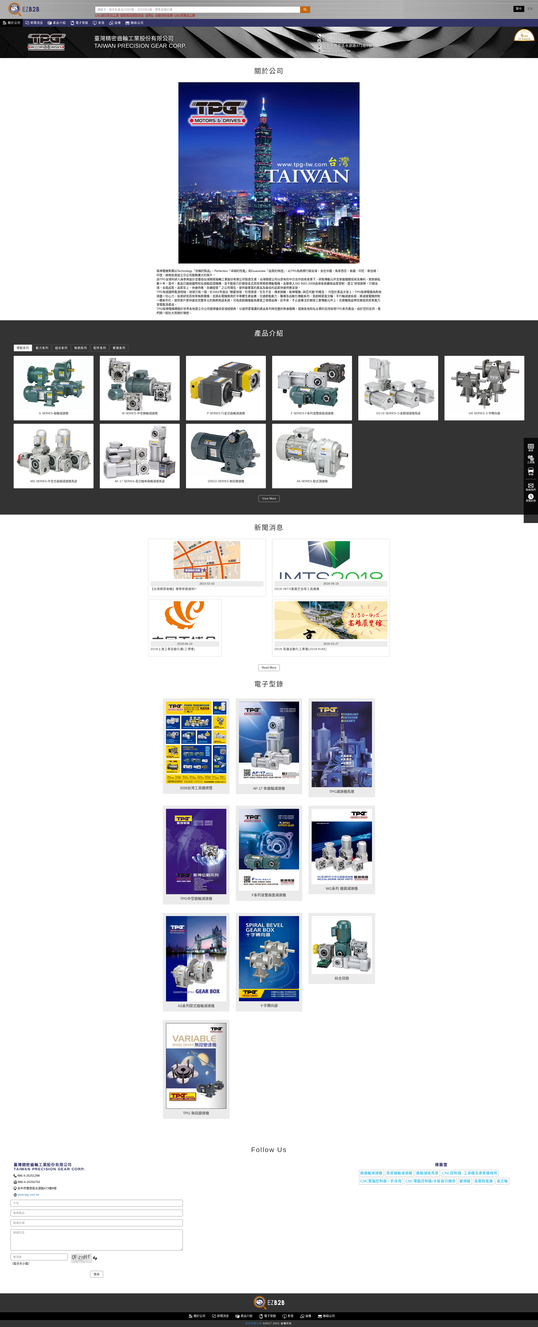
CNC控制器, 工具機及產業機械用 (469, 1173)
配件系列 (100, 348)
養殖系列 (119, 348)
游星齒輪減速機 (399, 1173)
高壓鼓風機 (483, 1181)
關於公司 (14, 22)
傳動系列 (23, 348)
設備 (117, 22)
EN (530, 8)
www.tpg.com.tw (336, 51)
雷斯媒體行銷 (253, 1323)
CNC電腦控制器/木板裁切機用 (430, 1181)
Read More (269, 667)
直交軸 (502, 1181)
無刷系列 (80, 348)
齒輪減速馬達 (427, 1173)
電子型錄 (81, 22)
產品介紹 (59, 22)
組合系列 (61, 348)
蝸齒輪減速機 (371, 1173)
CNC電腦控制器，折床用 (381, 1181)
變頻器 (465, 1181)
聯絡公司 (137, 22)
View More (269, 498)
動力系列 (42, 348)
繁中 (519, 8)
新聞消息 (36, 22)
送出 (96, 1274)
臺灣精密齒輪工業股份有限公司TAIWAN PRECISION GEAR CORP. (140, 42)
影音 (100, 22)
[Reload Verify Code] (95, 1258)
